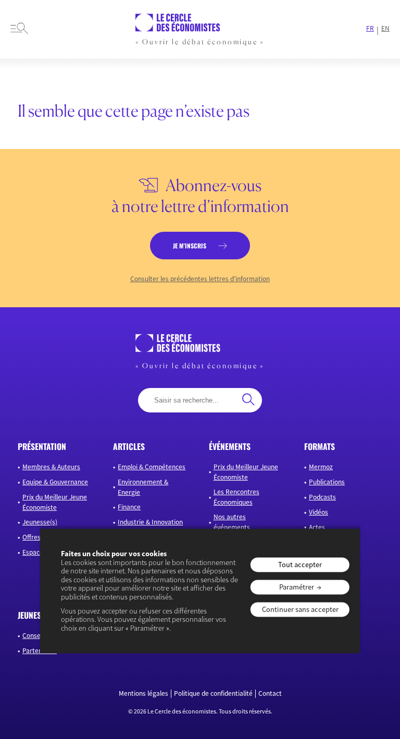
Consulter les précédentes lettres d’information (200, 279)
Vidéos (318, 512)
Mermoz (321, 466)
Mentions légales (143, 694)
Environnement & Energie (143, 487)
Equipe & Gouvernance (55, 482)
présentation (42, 446)
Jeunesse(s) (39, 522)
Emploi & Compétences (151, 466)
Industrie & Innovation (150, 522)
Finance (129, 507)
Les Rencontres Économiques (236, 497)
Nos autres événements (232, 522)
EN (385, 28)
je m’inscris (189, 245)
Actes (317, 527)
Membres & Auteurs (51, 466)
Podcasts (322, 497)
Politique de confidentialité (213, 694)
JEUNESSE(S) (38, 615)
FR (370, 28)
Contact (270, 694)
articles (129, 446)
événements (230, 446)
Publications (327, 482)
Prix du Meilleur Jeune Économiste (54, 502)
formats (319, 446)
